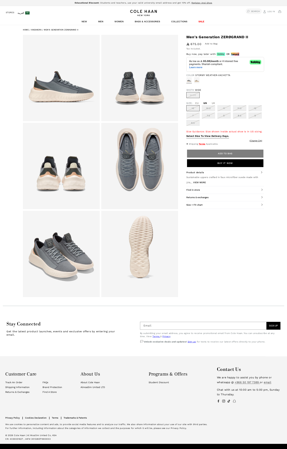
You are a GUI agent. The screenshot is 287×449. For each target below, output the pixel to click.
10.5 (208, 108)
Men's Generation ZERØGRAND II (61, 30)
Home (26, 30)
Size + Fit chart (194, 205)
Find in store (193, 190)
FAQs (45, 382)
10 (193, 108)
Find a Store (50, 392)
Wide (195, 96)
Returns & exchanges (197, 197)
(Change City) (255, 141)
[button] (85, 22)
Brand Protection (52, 387)
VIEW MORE (199, 182)
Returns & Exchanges (17, 392)
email (267, 382)
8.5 (239, 115)
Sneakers (36, 30)
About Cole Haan (90, 382)
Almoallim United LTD (93, 387)
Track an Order (13, 382)
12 (255, 108)
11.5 (240, 108)
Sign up (192, 341)
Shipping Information (17, 387)
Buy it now (225, 163)
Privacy (166, 336)
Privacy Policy (12, 418)
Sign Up (273, 325)
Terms (202, 144)
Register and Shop (201, 3)
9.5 (193, 123)
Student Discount (159, 382)
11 (224, 108)
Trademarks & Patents (75, 418)
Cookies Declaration (36, 418)
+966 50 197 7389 (247, 382)
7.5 (208, 115)
